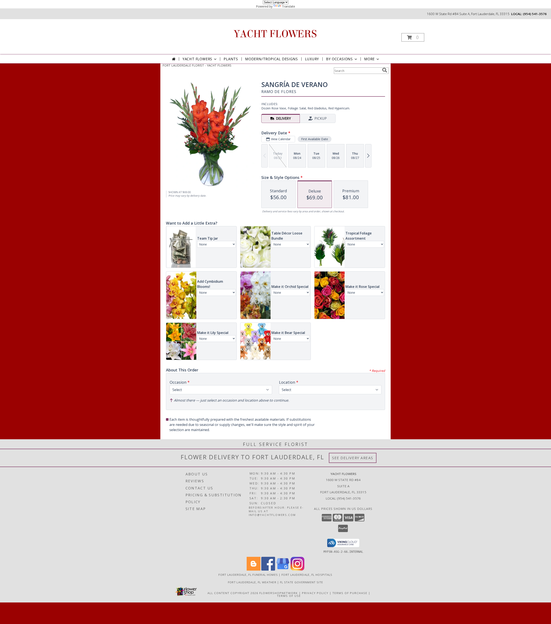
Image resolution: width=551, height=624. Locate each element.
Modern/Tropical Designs (271, 59)
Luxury (312, 59)
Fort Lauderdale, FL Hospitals (307, 575)
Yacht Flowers (197, 59)
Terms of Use (289, 596)
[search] (384, 70)
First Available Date (314, 139)
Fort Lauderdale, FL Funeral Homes (248, 575)
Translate (288, 6)
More (369, 59)
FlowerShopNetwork (278, 593)
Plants (231, 59)
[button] (412, 37)
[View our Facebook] (268, 569)
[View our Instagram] (297, 569)
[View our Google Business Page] (283, 569)
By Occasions (339, 59)
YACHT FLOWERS (275, 34)
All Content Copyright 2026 (232, 593)
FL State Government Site (301, 582)
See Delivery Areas (352, 457)
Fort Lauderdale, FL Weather (252, 582)
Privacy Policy (315, 593)
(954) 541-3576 (535, 14)
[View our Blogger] (253, 569)
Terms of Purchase (350, 593)
